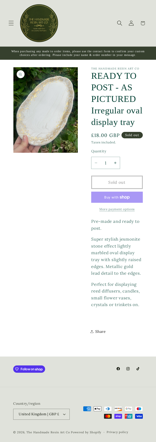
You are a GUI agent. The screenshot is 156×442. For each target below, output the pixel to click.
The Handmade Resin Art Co (48, 432)
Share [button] (100, 331)
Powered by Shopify (86, 432)
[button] (11, 23)
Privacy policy (117, 432)
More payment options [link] (117, 209)
